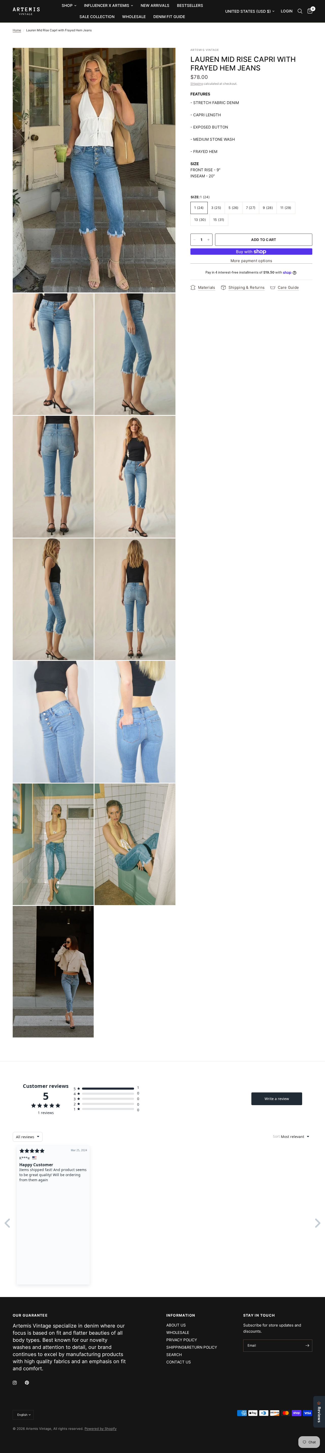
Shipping (196, 84)
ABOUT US (176, 1325)
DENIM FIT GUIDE (169, 16)
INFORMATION (180, 1315)
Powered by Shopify (101, 1429)
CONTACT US (178, 1362)
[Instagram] (18, 1382)
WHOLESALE (134, 16)
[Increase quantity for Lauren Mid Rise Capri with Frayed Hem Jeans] (208, 240)
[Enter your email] (307, 1346)
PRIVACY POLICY (181, 1339)
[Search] (300, 11)
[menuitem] (69, 5)
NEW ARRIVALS (155, 5)
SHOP (67, 5)
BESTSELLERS (190, 5)
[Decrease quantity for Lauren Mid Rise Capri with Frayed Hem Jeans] (194, 240)
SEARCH (174, 1354)
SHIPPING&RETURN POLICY (191, 1347)
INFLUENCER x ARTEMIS (106, 5)
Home (17, 30)
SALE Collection (97, 16)
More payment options (251, 261)
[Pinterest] (30, 1382)
